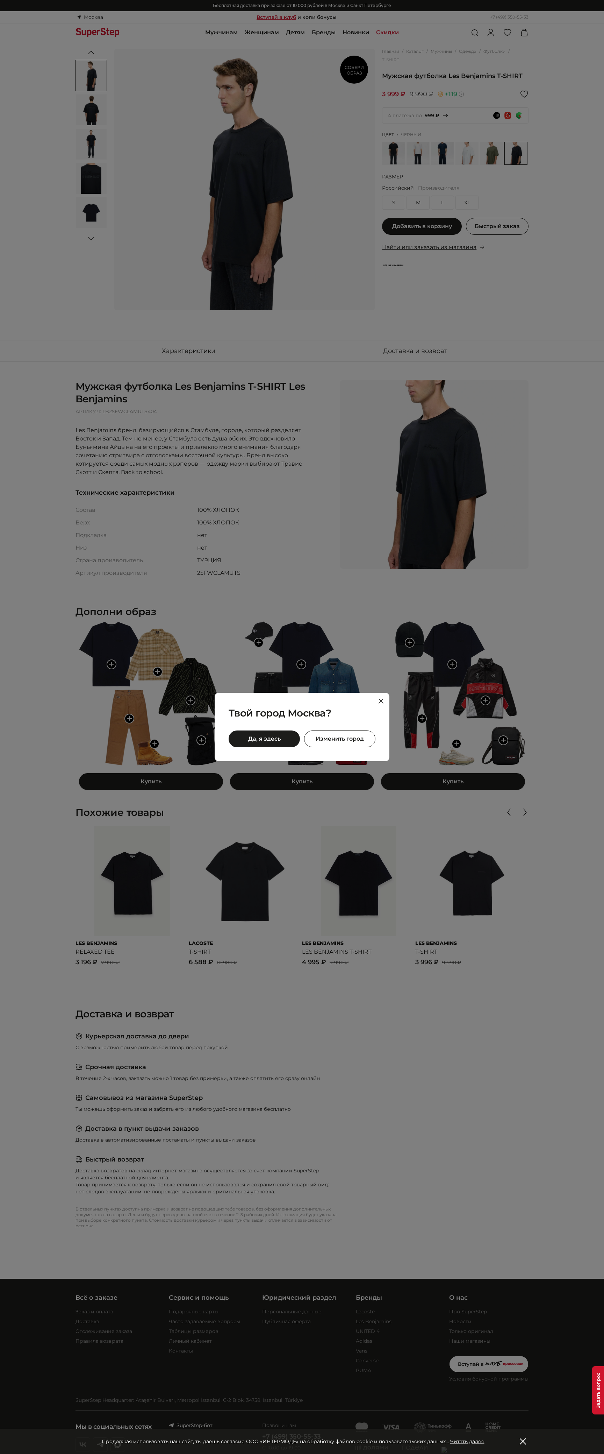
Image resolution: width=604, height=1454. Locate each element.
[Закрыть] (381, 701)
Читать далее (467, 1441)
